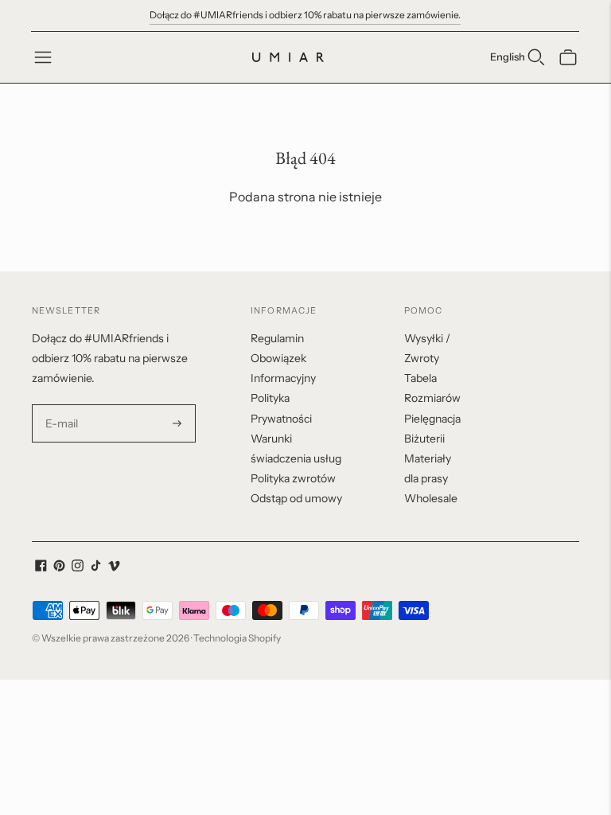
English (507, 56)
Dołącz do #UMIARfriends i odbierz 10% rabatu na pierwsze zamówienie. (305, 15)
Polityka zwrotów (293, 478)
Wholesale (430, 498)
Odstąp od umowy (296, 498)
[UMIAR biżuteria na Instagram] (78, 567)
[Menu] (43, 57)
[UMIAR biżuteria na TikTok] (96, 567)
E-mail (62, 405)
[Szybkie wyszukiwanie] (536, 57)
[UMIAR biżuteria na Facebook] (41, 567)
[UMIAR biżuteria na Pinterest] (59, 567)
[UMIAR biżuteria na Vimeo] (114, 567)
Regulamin (277, 338)
